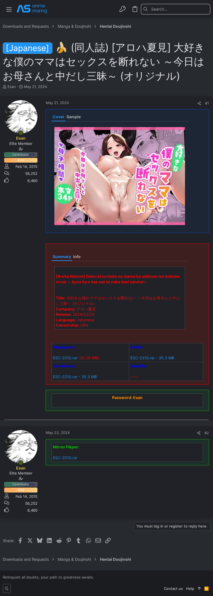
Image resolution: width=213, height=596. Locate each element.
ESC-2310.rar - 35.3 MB (152, 357)
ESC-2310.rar (65, 357)
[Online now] (20, 132)
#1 (207, 103)
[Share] (199, 103)
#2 (206, 433)
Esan (11, 86)
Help (190, 588)
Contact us (173, 588)
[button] (9, 9)
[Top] (199, 588)
